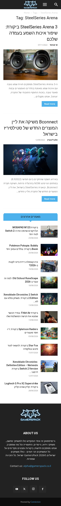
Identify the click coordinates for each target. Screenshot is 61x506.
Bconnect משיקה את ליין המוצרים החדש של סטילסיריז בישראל (31, 128)
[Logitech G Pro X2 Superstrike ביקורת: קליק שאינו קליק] (49, 388)
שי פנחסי (54, 45)
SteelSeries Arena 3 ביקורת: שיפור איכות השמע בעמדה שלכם (31, 33)
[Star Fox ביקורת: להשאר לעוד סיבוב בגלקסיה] (49, 350)
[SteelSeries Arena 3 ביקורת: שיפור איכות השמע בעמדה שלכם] (30, 64)
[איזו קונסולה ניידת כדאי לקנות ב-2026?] (49, 266)
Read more (49, 104)
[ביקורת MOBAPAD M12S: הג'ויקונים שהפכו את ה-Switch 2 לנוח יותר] (49, 232)
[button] (44, 4)
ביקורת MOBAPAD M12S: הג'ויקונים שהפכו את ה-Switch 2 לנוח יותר (21, 231)
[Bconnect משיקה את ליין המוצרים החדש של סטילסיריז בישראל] (30, 159)
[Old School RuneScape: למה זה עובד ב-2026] (49, 282)
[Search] (56, 4)
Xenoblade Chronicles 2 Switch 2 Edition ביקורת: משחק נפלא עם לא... (21, 298)
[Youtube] (16, 489)
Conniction (35, 501)
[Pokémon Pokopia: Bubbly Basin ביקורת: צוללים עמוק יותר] (49, 250)
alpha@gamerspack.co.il (37, 466)
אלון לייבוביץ (52, 140)
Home (27, 12)
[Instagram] (33, 489)
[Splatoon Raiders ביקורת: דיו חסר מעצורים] (49, 333)
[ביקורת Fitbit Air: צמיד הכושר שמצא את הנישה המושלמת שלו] (49, 317)
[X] (24, 489)
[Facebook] (42, 489)
